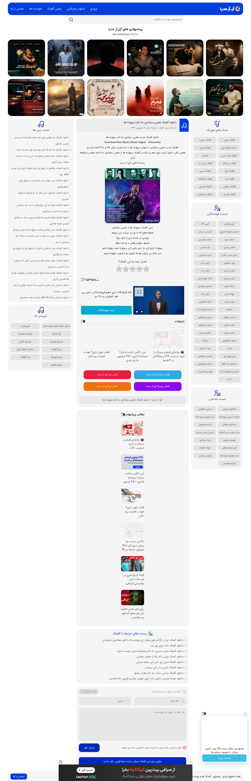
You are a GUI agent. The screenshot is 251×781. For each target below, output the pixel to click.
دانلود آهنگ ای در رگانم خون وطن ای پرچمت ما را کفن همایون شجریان (143, 640)
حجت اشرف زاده (205, 309)
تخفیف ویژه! (224, 758)
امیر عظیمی (229, 262)
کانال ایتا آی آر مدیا (107, 386)
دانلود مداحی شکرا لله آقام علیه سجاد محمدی (44, 297)
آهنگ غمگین (229, 186)
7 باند (229, 379)
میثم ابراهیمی (205, 363)
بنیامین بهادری (205, 286)
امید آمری (205, 247)
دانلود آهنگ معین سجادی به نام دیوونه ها (150, 122)
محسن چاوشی (205, 356)
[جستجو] (71, 19)
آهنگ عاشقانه (205, 178)
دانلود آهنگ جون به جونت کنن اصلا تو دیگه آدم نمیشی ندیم (42, 239)
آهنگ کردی (205, 147)
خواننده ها (35, 9)
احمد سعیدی (205, 239)
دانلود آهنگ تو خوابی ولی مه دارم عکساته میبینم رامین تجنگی (42, 140)
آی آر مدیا (157, 400)
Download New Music (117, 142)
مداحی (205, 155)
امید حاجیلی (205, 255)
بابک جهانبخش (205, 278)
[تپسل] (60, 762)
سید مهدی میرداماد (205, 416)
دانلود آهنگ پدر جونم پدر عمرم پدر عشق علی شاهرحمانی (44, 184)
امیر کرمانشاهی (229, 447)
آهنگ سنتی (205, 171)
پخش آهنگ (54, 9)
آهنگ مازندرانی (229, 155)
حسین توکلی (229, 317)
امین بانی (205, 262)
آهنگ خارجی (205, 140)
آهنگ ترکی (229, 171)
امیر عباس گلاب (229, 255)
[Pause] (137, 312)
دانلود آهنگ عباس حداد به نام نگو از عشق (159, 673)
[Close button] (245, 713)
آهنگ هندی (229, 194)
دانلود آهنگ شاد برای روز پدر (167, 645)
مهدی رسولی (229, 440)
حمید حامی (229, 325)
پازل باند (205, 294)
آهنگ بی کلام (229, 163)
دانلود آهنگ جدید (149, 137)
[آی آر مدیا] (229, 8)
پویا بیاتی (229, 301)
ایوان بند (205, 270)
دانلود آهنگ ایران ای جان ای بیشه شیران (160, 662)
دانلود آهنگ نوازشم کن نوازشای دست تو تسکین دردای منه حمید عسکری (43, 208)
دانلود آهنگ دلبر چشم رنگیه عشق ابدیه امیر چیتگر (41, 230)
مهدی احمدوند (205, 371)
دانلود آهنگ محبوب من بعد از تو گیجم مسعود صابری (43, 196)
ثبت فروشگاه (106, 310)
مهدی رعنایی (205, 455)
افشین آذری (229, 247)
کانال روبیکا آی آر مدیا (158, 386)
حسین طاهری (205, 408)
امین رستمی (229, 278)
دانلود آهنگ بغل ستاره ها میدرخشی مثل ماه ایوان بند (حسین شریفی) (42, 264)
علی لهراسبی (229, 356)
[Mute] (142, 312)
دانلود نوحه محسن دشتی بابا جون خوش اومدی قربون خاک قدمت (146, 678)
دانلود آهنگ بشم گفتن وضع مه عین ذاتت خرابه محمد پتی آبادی (42, 159)
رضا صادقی (205, 348)
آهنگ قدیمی (205, 186)
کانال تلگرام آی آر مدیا (158, 374)
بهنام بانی (229, 294)
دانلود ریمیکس (76, 9)
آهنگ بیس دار (205, 163)
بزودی (93, 9)
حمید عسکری (205, 325)
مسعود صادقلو (229, 363)
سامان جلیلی (205, 332)
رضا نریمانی (205, 440)
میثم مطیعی (205, 424)
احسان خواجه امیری (229, 231)
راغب (229, 348)
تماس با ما (17, 9)
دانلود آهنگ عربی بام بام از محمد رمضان (160, 656)
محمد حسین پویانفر (229, 416)
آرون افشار (229, 224)
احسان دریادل (205, 231)
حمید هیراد (229, 332)
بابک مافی (229, 286)
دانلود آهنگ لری (229, 147)
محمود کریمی (229, 408)
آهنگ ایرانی (229, 140)
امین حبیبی (229, 270)
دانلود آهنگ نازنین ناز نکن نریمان (164, 667)
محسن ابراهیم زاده (229, 371)
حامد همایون (205, 301)
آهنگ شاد (229, 178)
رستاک (205, 340)
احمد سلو (229, 239)
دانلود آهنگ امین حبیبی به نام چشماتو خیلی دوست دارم (151, 651)
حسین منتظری (205, 317)
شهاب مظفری (229, 340)
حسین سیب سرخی (205, 432)
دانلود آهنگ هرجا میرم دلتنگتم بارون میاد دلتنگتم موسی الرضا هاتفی (41, 221)
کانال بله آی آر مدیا (107, 374)
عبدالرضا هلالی (229, 424)
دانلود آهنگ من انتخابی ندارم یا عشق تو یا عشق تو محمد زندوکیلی (41, 251)
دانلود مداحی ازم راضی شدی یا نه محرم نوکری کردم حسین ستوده (41, 288)
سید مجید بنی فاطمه (229, 432)
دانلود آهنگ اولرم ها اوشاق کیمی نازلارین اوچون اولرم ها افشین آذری (40, 276)
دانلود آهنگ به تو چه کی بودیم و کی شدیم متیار (43, 150)
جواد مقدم (205, 447)
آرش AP (205, 224)
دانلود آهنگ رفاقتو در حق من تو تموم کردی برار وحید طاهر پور (40, 171)
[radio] (146, 270)
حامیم (229, 309)
